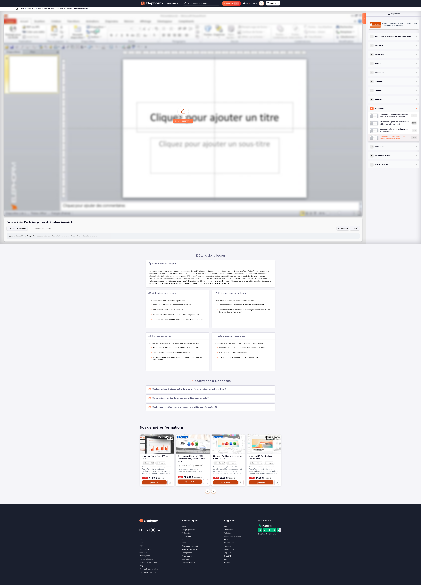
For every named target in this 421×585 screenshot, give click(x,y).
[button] (207, 491)
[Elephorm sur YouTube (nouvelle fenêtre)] (153, 530)
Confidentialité (145, 549)
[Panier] (261, 3)
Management (187, 553)
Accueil (21, 9)
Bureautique (186, 536)
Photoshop (228, 530)
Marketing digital (188, 563)
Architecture (186, 533)
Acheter (155, 482)
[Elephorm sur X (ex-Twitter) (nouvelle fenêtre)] (147, 530)
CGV (141, 546)
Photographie (187, 556)
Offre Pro (143, 552)
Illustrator (227, 546)
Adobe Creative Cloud (232, 536)
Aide (141, 539)
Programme (395, 14)
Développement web (190, 546)
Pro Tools (227, 559)
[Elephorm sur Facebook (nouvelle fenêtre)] (141, 530)
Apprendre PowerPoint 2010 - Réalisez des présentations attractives (63, 9)
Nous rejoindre (145, 556)
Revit (226, 526)
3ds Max (227, 563)
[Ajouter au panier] (169, 482)
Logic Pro (228, 553)
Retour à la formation (17, 228)
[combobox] (201, 3)
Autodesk (227, 533)
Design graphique (188, 530)
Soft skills (185, 559)
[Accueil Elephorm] (148, 521)
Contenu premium (183, 121)
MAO (184, 526)
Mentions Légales (146, 559)
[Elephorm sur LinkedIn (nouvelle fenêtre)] (159, 530)
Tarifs (254, 3)
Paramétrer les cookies (148, 562)
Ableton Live (229, 543)
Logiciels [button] (229, 520)
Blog (141, 566)
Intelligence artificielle (190, 549)
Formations (31, 9)
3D (183, 540)
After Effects (229, 549)
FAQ (141, 543)
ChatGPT (227, 556)
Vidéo (184, 543)
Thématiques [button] (190, 520)
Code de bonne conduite (149, 569)
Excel (226, 540)
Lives (245, 3)
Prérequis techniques (147, 572)
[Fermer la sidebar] (364, 18)
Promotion (231, 3)
